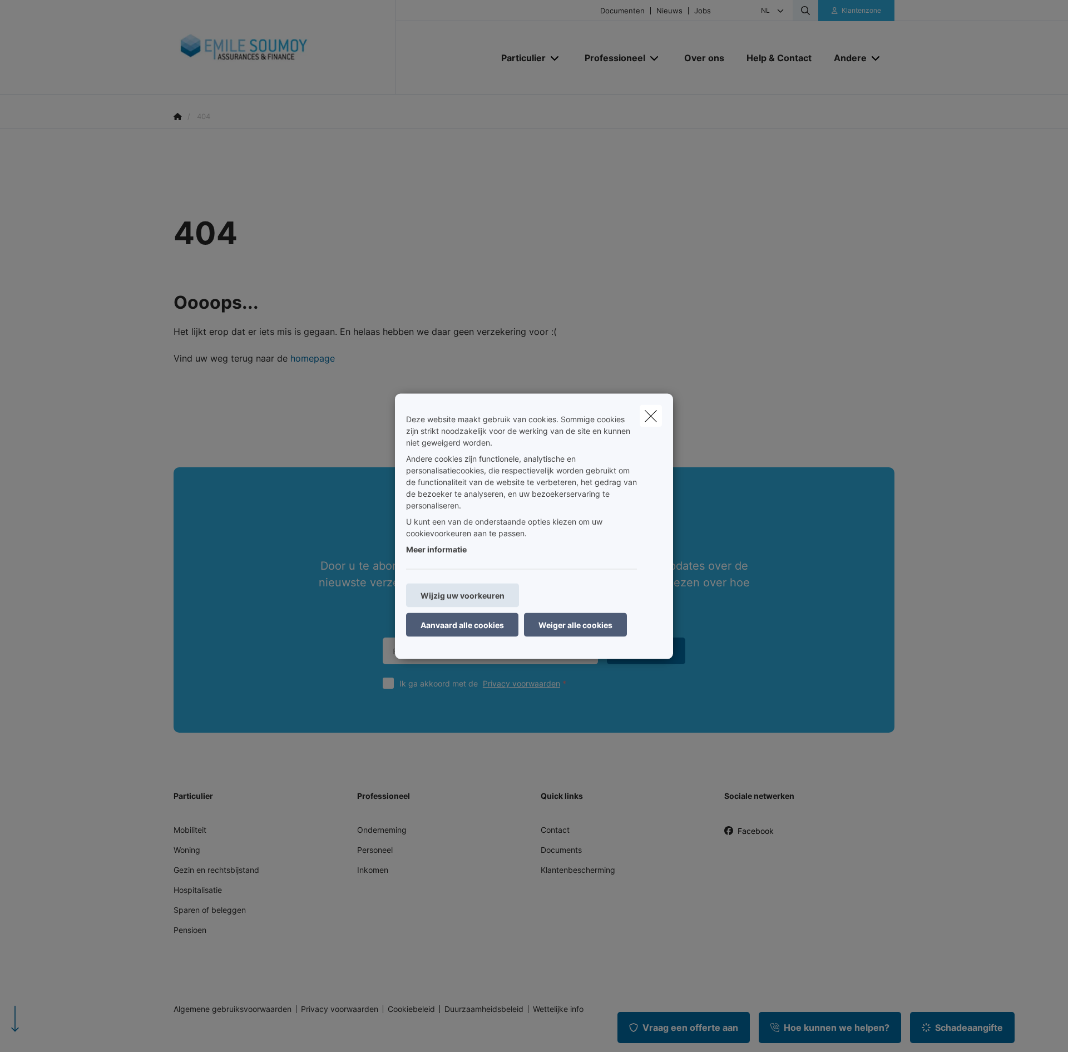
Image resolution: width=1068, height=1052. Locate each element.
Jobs (702, 10)
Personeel (375, 850)
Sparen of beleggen (210, 910)
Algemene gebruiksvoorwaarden (232, 1009)
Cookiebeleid (411, 1009)
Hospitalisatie (198, 890)
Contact (555, 829)
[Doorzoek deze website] (805, 10)
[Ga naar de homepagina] (285, 47)
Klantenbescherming (578, 870)
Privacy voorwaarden (521, 683)
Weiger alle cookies (575, 624)
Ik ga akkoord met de (479, 683)
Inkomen (372, 870)
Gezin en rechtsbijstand (216, 870)
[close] (651, 415)
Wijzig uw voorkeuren (463, 595)
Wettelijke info (558, 1009)
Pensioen (190, 930)
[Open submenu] (555, 58)
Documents (561, 850)
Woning (187, 850)
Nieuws (669, 10)
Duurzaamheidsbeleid (483, 1009)
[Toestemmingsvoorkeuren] (44, 1030)
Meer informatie (436, 549)
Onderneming (382, 829)
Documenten (622, 10)
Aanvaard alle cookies (462, 624)
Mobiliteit (190, 829)
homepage (312, 358)
